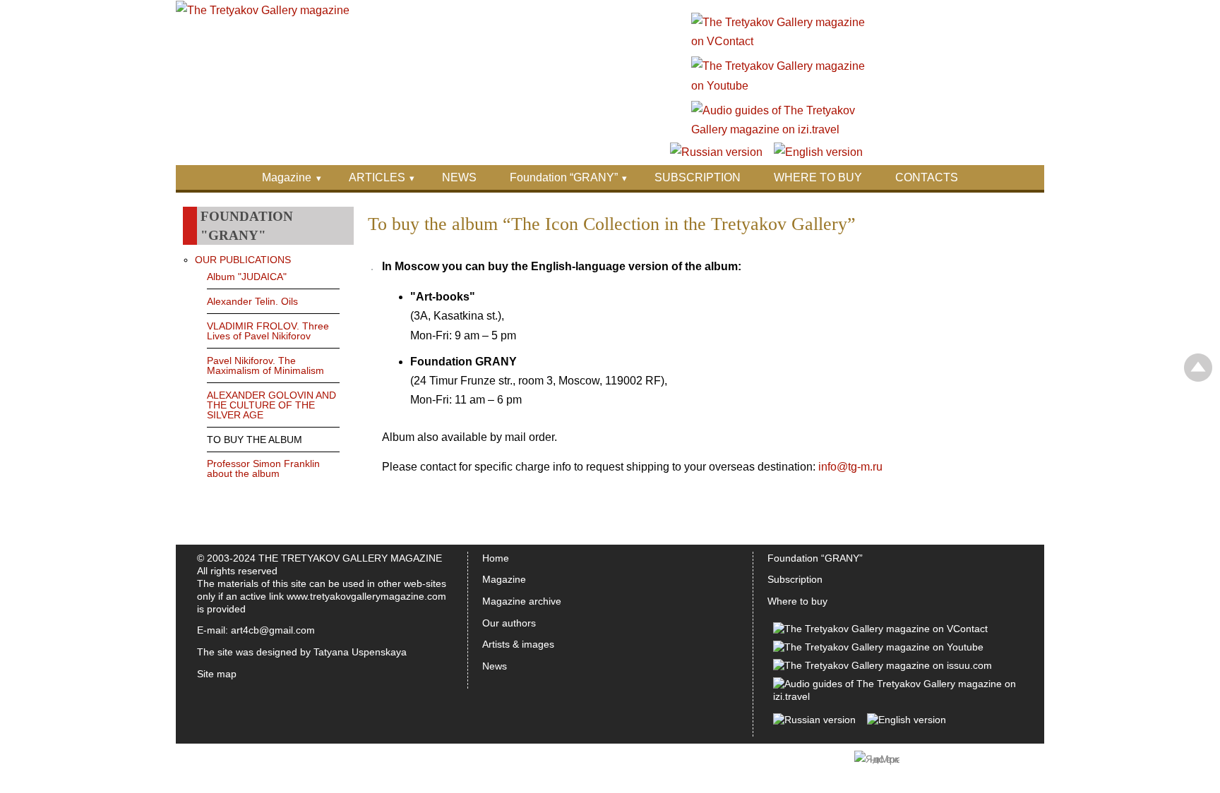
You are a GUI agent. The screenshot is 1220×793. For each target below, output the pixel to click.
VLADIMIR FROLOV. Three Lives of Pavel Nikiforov (268, 330)
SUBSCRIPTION (697, 177)
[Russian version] (716, 152)
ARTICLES (377, 177)
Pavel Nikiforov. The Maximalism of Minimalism (265, 365)
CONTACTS (926, 177)
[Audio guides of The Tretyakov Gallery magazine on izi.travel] (779, 129)
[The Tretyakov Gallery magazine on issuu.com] (882, 665)
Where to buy (797, 601)
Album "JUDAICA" (247, 276)
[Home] (262, 10)
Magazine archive (521, 601)
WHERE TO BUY (818, 177)
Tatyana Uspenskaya (360, 652)
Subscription (795, 579)
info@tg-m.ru (850, 467)
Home (495, 558)
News (494, 666)
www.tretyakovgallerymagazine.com (366, 596)
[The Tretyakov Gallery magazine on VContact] (779, 41)
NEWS (459, 177)
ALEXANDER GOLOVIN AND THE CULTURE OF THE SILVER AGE (271, 404)
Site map (217, 673)
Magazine (286, 177)
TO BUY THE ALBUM (254, 439)
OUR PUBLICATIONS (243, 259)
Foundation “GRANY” (564, 177)
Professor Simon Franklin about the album (263, 468)
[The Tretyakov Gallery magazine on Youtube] (779, 86)
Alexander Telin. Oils (252, 301)
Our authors (509, 623)
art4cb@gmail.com (273, 630)
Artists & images (518, 644)
